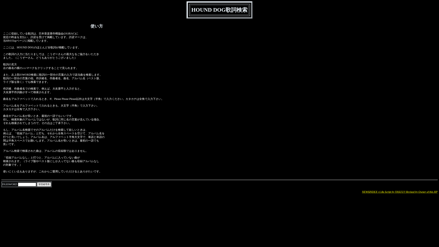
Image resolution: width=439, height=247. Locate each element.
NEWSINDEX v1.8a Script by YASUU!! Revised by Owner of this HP (400, 191)
